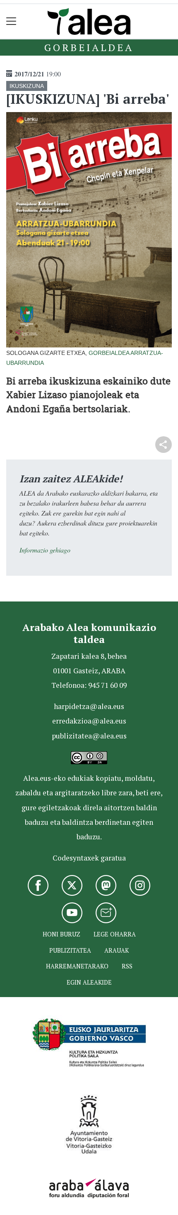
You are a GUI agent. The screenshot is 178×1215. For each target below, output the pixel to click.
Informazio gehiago (44, 549)
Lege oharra (115, 934)
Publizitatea (70, 950)
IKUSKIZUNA (27, 86)
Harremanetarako (77, 966)
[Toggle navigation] (11, 21)
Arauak (116, 950)
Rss (127, 966)
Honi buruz (61, 934)
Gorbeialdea (89, 47)
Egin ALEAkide (89, 982)
